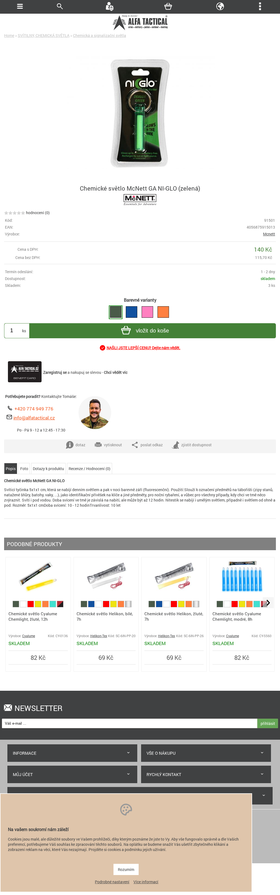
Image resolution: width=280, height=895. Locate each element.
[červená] (31, 605)
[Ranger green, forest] (16, 605)
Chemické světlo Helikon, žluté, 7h (173, 616)
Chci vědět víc (115, 372)
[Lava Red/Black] (60, 605)
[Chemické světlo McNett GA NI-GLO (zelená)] (115, 312)
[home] (140, 29)
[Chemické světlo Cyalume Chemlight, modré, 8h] (242, 591)
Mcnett (269, 234)
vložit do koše (152, 331)
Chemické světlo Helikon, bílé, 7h (105, 616)
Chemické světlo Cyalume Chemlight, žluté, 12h (32, 616)
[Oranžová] (45, 605)
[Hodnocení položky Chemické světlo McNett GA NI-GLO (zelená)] (14, 212)
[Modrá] (91, 605)
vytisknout (113, 444)
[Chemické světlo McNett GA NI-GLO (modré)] (131, 312)
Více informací (145, 881)
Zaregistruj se (55, 372)
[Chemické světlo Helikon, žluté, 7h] (174, 591)
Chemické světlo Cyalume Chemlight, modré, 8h (236, 616)
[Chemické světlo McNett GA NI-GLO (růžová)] (147, 312)
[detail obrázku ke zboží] (140, 113)
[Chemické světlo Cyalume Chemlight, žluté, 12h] (38, 591)
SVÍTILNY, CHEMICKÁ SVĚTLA (43, 35)
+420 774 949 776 (33, 409)
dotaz (80, 444)
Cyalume (28, 636)
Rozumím (126, 869)
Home (9, 35)
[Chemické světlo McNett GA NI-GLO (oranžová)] (163, 312)
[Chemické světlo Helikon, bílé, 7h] (106, 591)
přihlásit (268, 723)
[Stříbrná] (128, 605)
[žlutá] (38, 605)
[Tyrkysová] (53, 605)
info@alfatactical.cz (34, 418)
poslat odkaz (152, 444)
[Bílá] (23, 605)
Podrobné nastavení (112, 881)
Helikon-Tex (98, 636)
